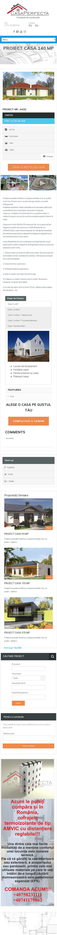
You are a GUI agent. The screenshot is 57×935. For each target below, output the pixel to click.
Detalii (13, 542)
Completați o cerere (28, 421)
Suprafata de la (18, 683)
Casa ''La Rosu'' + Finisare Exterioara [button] (22, 320)
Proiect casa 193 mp (17, 583)
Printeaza (49, 156)
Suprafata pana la (20, 693)
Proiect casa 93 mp (16, 533)
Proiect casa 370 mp (17, 632)
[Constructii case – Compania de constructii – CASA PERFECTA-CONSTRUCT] (28, 9)
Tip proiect (16, 674)
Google (11, 481)
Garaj (12, 396)
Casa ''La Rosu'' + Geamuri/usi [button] (20, 315)
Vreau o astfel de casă (28, 167)
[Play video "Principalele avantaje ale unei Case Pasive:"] (42, 182)
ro (30, 25)
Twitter (10, 474)
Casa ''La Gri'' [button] (13, 304)
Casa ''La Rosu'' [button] (14, 310)
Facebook (10, 467)
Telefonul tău (8, 734)
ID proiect (16, 664)
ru (36, 25)
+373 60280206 (12, 25)
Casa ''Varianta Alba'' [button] (16, 326)
